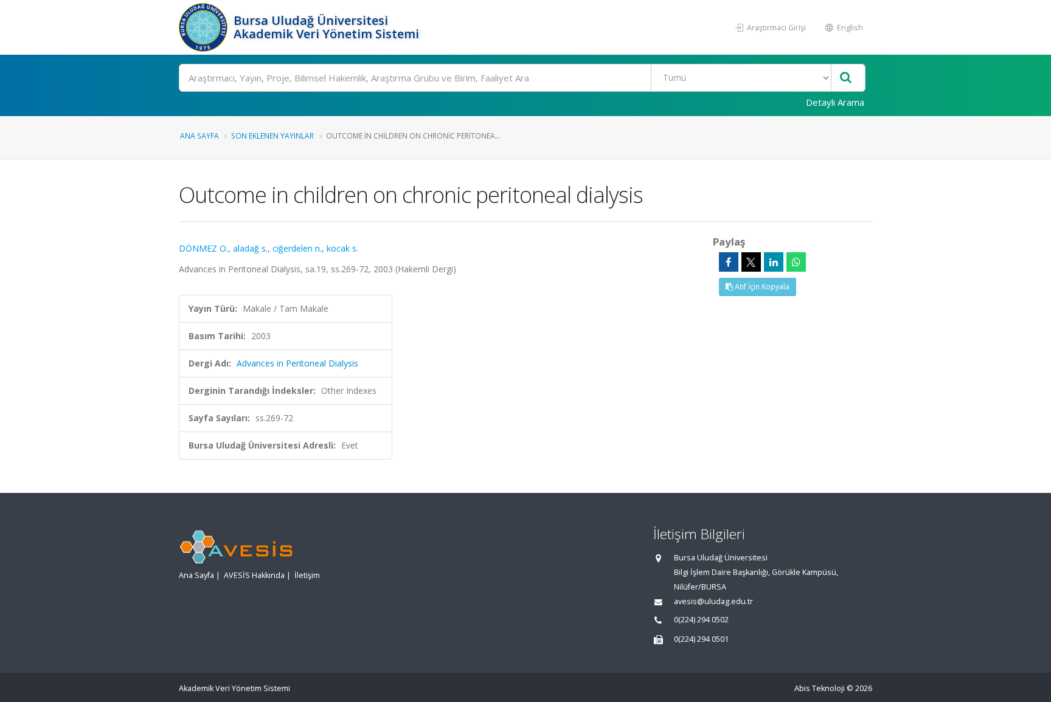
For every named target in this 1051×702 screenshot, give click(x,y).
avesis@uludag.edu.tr (713, 601)
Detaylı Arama (835, 102)
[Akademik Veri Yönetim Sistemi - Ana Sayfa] (205, 27)
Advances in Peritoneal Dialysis (297, 363)
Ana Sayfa (199, 135)
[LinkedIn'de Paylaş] (773, 262)
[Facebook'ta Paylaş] (728, 262)
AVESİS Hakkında (254, 575)
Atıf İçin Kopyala (761, 286)
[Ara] (845, 78)
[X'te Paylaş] (751, 262)
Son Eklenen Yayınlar (272, 135)
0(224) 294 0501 (701, 639)
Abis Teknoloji (819, 688)
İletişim (307, 575)
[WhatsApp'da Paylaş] (796, 262)
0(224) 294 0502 (701, 619)
